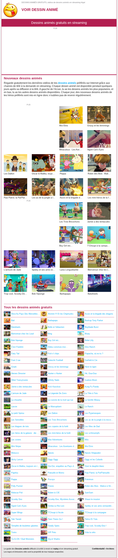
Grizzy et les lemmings (58, 367)
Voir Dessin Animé (40, 10)
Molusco (15, 453)
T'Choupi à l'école (55, 512)
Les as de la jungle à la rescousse (99, 420)
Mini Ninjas (16, 446)
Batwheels (15, 327)
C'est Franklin (17, 347)
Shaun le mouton (92, 499)
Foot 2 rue (15, 360)
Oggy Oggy (53, 459)
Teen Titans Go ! (55, 519)
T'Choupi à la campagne (95, 512)
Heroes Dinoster (18, 373)
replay (56, 549)
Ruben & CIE (54, 492)
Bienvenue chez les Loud (22, 334)
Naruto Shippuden (93, 453)
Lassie (14, 406)
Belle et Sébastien (56, 327)
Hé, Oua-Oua (90, 373)
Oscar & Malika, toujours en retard (26, 466)
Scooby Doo (16, 499)
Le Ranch (89, 406)
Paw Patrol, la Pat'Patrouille (97, 473)
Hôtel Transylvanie (19, 380)
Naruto (51, 453)
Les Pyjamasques (93, 413)
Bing (50, 334)
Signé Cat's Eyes (19, 506)
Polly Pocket (17, 486)
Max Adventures (55, 439)
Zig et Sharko (54, 539)
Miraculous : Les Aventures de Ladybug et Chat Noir (62, 446)
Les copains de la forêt (58, 426)
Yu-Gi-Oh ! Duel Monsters (22, 539)
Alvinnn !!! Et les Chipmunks (60, 314)
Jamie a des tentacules (21, 387)
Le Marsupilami (54, 406)
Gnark (14, 367)
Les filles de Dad (92, 426)
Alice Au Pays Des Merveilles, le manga (26, 314)
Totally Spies (53, 526)
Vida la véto (90, 532)
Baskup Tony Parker (94, 320)
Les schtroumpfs (92, 433)
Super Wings (17, 512)
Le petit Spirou (17, 413)
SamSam (89, 492)
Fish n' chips (53, 353)
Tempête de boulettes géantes (24, 526)
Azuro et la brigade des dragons (99, 314)
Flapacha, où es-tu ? (94, 353)
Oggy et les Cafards (94, 459)
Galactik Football (55, 360)
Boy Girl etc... (54, 340)
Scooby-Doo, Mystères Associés (62, 499)
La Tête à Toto (91, 393)
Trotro (13, 532)
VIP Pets (52, 532)
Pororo (51, 486)
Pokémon (89, 479)
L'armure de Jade (18, 393)
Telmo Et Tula (91, 519)
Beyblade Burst (91, 327)
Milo (86, 439)
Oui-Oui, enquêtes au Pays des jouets (62, 466)
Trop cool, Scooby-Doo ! (95, 526)
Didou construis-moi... (57, 347)
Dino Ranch (90, 347)
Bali (13, 320)
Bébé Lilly (89, 340)
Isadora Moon (91, 380)
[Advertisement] (59, 51)
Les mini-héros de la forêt (59, 433)
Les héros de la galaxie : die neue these (26, 433)
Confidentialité (98, 549)
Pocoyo (51, 479)
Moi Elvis (89, 446)
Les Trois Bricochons (57, 420)
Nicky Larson (17, 459)
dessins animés (67, 83)
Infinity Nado (53, 380)
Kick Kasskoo (54, 387)
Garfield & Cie (91, 360)
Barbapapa (52, 320)
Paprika (14, 473)
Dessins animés (22, 549)
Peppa (14, 479)
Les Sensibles (17, 420)
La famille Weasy (92, 400)
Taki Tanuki (16, 519)
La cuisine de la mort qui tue (60, 400)
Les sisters (16, 439)
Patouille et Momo (56, 473)
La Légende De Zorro (57, 393)
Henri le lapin (90, 367)
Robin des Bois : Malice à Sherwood (99, 486)
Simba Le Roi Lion (56, 506)
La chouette (16, 400)
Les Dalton (52, 413)
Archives (110, 549)
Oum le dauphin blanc (94, 466)
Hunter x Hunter (55, 373)
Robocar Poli (17, 492)
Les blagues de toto (20, 426)
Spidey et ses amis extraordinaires (99, 506)
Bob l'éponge (17, 340)
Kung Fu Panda (92, 387)
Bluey (87, 334)
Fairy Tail (15, 353)
